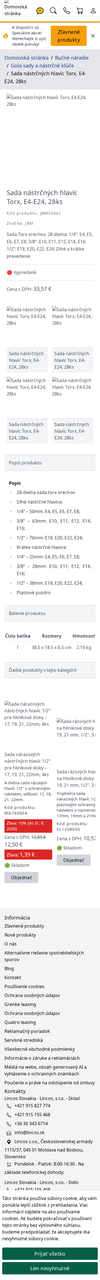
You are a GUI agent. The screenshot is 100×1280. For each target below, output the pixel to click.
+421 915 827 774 (32, 1106)
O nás (10, 944)
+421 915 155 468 (32, 1114)
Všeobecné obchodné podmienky (39, 1049)
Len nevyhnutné (49, 1268)
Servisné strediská (23, 1040)
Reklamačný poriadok (27, 1031)
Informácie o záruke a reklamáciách (42, 1058)
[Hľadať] (53, 10)
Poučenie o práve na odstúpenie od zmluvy (49, 1083)
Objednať (21, 877)
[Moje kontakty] (66, 10)
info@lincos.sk (29, 1132)
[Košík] (80, 10)
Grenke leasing (20, 1004)
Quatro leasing (20, 1022)
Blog (9, 968)
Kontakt (12, 977)
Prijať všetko (50, 1253)
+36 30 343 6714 (31, 1123)
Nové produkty (20, 935)
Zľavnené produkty (69, 36)
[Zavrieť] (93, 36)
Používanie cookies (24, 986)
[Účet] (93, 10)
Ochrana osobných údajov (32, 995)
